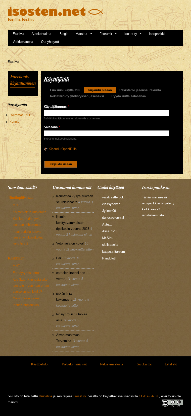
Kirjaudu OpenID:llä (63, 149)
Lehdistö (171, 364)
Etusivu (18, 34)
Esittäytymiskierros (27, 273)
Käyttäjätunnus (56, 106)
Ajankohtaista (41, 34)
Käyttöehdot (39, 364)
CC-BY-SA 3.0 (149, 396)
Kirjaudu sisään (102, 90)
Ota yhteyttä (50, 42)
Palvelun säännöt (74, 364)
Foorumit (104, 34)
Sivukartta (144, 364)
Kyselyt (14, 122)
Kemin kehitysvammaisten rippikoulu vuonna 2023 (72, 223)
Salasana (52, 127)
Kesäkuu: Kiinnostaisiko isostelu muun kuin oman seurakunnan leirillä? (31, 285)
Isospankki (157, 34)
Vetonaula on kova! (70, 243)
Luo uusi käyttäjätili (65, 90)
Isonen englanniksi (26, 305)
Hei (58, 258)
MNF (16, 205)
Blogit (63, 34)
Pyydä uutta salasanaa (128, 96)
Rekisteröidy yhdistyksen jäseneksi (77, 96)
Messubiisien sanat (27, 298)
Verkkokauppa (23, 42)
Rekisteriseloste (111, 364)
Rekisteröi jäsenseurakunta (140, 90)
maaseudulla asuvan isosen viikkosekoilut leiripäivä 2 (28, 238)
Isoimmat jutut (19, 115)
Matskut (79, 34)
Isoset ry (129, 34)
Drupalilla (45, 396)
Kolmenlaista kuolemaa (29, 212)
